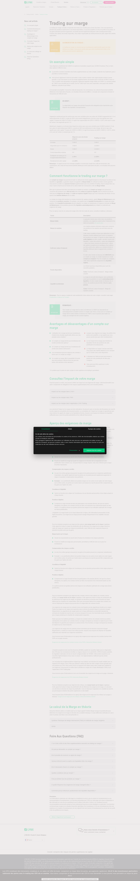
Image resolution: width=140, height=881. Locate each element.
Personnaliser (73, 450)
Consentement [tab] (45, 429)
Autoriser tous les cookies (94, 450)
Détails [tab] (70, 429)
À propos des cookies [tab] (94, 429)
